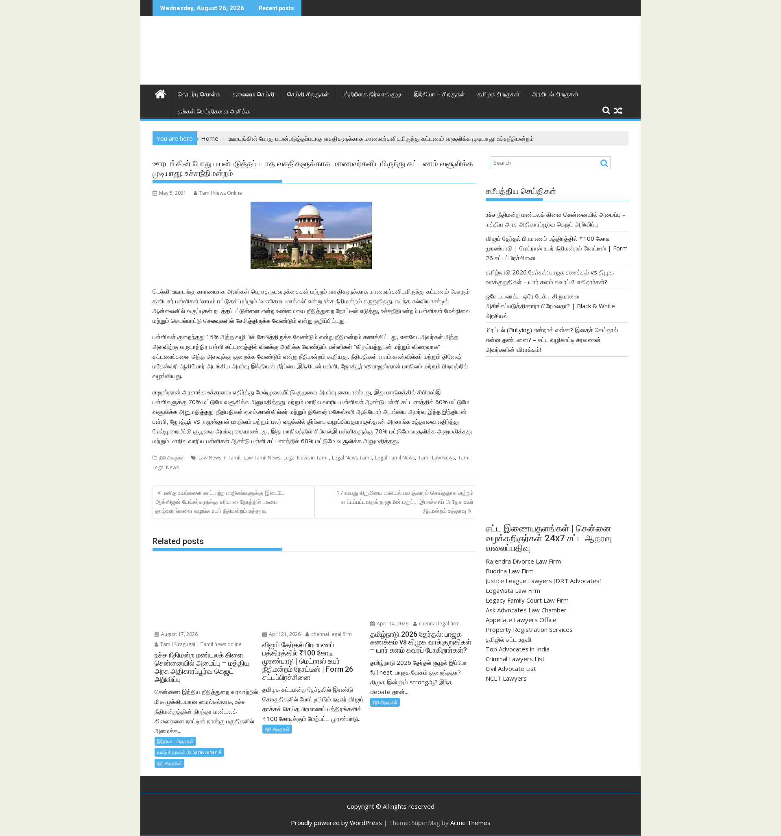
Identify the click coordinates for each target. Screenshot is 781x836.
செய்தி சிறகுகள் (308, 94)
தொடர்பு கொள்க (199, 94)
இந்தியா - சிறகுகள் (175, 741)
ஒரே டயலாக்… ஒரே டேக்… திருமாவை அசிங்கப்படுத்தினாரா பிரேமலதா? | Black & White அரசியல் (550, 306)
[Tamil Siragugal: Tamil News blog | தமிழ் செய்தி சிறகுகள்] (160, 93)
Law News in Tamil (219, 457)
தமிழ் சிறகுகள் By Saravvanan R (189, 752)
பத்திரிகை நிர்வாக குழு (371, 94)
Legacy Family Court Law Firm (527, 600)
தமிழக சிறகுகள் (498, 94)
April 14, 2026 (391, 623)
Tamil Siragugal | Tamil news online (200, 644)
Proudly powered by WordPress (336, 823)
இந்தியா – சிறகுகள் (439, 94)
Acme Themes (470, 823)
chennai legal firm (331, 634)
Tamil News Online (220, 192)
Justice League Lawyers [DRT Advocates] (544, 581)
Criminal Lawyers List (515, 659)
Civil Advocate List (511, 668)
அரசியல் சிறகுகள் (555, 94)
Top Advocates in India (518, 649)
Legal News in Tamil (306, 457)
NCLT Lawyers (506, 678)
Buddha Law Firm (510, 571)
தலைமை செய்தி (254, 94)
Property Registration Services (529, 629)
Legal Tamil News (395, 457)
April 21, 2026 (284, 634)
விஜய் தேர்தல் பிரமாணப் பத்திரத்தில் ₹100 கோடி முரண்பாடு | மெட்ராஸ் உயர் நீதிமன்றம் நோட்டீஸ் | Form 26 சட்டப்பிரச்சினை (557, 248)
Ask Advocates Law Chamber (526, 610)
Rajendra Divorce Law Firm (523, 561)
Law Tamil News (262, 457)
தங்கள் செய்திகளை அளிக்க (214, 111)
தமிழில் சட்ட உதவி (509, 639)
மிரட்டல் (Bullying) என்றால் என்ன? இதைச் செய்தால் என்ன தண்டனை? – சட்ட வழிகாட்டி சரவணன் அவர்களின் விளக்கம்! (552, 339)
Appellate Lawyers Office (521, 620)
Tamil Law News (436, 457)
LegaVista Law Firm (513, 590)
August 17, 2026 (179, 634)
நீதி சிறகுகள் (172, 457)
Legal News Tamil (352, 457)
